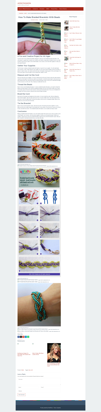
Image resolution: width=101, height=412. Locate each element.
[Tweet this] (21, 337)
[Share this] (19, 337)
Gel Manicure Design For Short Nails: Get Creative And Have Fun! (24, 354)
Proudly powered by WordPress (46, 407)
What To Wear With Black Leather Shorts (37, 354)
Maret (23, 370)
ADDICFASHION (24, 3)
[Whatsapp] (28, 337)
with (32, 370)
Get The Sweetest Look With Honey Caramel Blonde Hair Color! (53, 365)
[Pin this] (23, 337)
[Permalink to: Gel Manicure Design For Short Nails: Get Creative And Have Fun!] (24, 347)
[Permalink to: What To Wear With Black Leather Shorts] (39, 347)
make (29, 370)
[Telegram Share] (26, 337)
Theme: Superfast (57, 407)
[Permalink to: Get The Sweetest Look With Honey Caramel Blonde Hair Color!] (54, 353)
